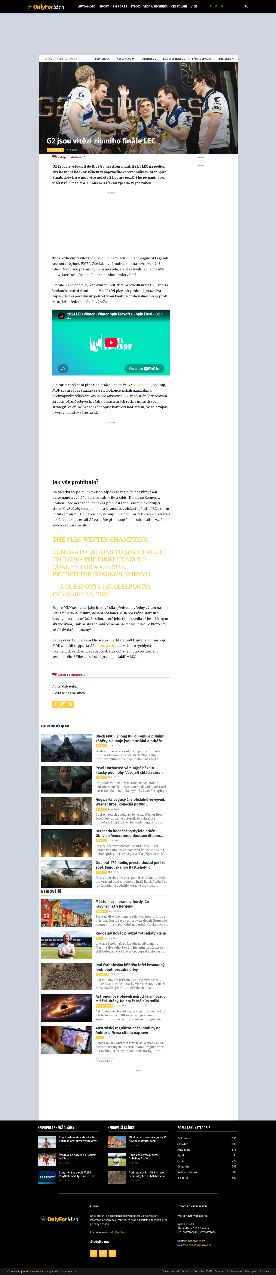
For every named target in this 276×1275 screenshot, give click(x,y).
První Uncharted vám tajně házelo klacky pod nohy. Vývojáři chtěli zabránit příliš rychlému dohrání (130, 770)
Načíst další (103, 1061)
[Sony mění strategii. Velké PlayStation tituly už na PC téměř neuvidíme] (47, 1177)
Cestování (101, 911)
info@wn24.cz (118, 1232)
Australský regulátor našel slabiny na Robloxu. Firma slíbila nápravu (128, 1030)
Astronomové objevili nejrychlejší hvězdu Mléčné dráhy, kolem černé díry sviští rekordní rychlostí (131, 998)
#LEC (74, 539)
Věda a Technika (104, 1006)
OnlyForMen (70, 686)
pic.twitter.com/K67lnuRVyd (101, 574)
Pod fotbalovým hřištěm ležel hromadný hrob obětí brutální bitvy (130, 967)
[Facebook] (210, 6)
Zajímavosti (102, 974)
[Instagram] (216, 6)
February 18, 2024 (81, 594)
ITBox (100, 1037)
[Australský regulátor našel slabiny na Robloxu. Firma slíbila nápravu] (66, 1040)
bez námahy (142, 385)
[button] (246, 6)
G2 (128, 258)
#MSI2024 (109, 567)
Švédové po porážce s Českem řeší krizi (78, 1156)
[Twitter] (222, 6)
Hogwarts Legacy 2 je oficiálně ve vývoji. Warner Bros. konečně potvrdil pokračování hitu (130, 802)
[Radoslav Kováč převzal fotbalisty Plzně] (66, 945)
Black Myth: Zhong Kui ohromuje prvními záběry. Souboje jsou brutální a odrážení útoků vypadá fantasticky (130, 738)
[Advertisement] (111, 223)
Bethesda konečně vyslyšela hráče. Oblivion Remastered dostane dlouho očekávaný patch (128, 833)
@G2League (144, 552)
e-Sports (55, 150)
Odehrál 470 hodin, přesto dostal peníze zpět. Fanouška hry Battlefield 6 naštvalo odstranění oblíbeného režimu (130, 865)
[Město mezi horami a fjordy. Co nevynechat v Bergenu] (66, 913)
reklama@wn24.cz (200, 1245)
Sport (99, 938)
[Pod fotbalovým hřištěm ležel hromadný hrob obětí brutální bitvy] (66, 977)
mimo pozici (105, 646)
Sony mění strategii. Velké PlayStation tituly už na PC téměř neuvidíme (78, 1174)
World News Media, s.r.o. (36, 1271)
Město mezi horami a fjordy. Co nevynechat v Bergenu (122, 903)
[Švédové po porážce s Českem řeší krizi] (47, 1159)
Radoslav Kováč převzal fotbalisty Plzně (131, 933)
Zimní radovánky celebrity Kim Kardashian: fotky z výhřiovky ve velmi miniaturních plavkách (78, 1139)
